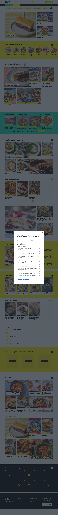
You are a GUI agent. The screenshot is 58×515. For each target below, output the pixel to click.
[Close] (42, 233)
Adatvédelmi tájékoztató (33, 282)
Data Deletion (23, 282)
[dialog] (29, 257)
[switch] (39, 248)
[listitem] (29, 246)
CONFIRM (23, 279)
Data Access (27, 282)
